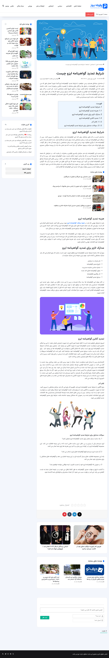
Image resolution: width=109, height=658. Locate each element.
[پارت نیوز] (98, 6)
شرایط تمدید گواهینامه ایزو (89, 107)
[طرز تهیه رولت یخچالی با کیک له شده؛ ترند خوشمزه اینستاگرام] (25, 87)
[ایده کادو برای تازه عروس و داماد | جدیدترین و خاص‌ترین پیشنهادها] (49, 569)
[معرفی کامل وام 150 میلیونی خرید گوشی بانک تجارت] (25, 64)
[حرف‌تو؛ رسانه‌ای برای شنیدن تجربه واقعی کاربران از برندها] (94, 569)
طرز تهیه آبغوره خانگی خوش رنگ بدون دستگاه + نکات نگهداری (11, 107)
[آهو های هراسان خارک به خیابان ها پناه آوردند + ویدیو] (98, 199)
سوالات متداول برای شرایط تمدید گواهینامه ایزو (80, 125)
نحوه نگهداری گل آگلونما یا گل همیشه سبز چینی (12, 53)
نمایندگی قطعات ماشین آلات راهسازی (17, 152)
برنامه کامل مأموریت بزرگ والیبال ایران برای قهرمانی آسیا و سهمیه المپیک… (12, 75)
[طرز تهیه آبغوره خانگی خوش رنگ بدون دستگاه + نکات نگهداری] (25, 107)
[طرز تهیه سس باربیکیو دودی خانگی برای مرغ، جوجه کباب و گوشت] (25, 42)
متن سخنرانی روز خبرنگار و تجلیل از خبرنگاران (77, 177)
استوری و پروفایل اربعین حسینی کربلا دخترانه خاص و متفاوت (72, 205)
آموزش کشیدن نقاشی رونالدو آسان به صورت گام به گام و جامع (19, 147)
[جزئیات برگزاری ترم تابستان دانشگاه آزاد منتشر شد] (72, 569)
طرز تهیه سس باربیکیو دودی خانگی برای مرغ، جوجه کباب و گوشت (11, 42)
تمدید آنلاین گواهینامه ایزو (88, 118)
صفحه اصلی (77, 6)
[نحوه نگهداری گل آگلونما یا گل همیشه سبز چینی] (25, 54)
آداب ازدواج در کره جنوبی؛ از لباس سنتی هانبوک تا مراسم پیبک (72, 186)
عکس (12, 6)
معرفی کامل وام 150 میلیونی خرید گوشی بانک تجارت (11, 63)
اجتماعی (51, 6)
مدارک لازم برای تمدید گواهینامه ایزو (86, 114)
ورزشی (30, 6)
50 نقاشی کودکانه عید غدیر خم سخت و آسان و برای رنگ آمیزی (18, 136)
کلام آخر (94, 122)
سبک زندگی (20, 6)
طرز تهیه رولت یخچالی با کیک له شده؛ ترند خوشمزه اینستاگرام (11, 86)
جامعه (87, 65)
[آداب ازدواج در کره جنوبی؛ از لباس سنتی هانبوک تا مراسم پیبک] (98, 189)
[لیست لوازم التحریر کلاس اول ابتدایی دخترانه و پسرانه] (25, 31)
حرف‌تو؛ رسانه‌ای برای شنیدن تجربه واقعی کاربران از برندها (95, 578)
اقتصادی (69, 6)
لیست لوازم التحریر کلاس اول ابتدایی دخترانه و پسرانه (12, 30)
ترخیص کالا (27, 173)
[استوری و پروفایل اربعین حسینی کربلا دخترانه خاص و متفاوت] (98, 208)
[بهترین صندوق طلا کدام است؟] (25, 97)
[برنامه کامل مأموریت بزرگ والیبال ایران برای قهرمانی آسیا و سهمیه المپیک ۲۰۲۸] (25, 75)
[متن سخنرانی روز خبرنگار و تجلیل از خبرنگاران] (98, 179)
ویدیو (7, 6)
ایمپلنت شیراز (26, 169)
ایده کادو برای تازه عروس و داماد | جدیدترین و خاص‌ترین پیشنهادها (50, 579)
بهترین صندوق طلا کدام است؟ (12, 95)
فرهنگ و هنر (40, 6)
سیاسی (60, 6)
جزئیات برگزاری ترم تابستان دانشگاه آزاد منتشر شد (73, 578)
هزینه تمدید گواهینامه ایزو (88, 110)
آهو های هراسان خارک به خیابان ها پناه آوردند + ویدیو (74, 196)
